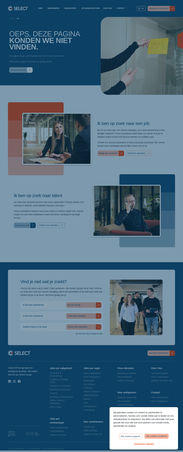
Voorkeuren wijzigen (144, 444)
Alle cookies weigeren (130, 436)
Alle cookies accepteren (156, 436)
